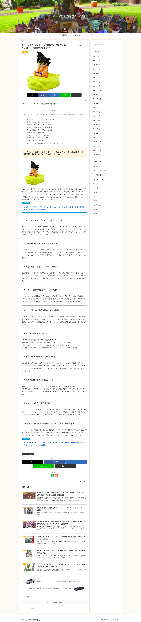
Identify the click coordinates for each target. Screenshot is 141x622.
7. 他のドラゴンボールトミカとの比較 (38, 135)
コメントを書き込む (54, 602)
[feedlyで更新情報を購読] (52, 475)
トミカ (31, 454)
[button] (76, 95)
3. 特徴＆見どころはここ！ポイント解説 (39, 124)
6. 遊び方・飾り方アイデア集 (35, 132)
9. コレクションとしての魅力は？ (37, 140)
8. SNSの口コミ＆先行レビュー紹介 (37, 138)
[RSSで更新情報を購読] (56, 475)
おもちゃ (25, 454)
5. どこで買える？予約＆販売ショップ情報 (39, 130)
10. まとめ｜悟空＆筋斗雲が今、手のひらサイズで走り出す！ (45, 143)
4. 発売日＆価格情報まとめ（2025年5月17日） (41, 127)
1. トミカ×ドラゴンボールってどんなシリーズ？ (41, 119)
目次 (52, 110)
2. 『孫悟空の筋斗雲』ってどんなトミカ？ (39, 122)
